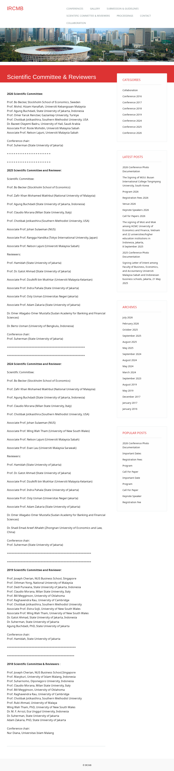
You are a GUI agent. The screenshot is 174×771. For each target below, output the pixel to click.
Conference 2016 (132, 96)
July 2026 (128, 317)
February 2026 (131, 323)
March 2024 (129, 372)
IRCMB (15, 8)
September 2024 (132, 354)
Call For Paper (130, 471)
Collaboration (76, 23)
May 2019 (128, 390)
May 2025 (128, 348)
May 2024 (128, 366)
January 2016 (130, 408)
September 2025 (132, 335)
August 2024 (130, 360)
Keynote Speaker (132, 496)
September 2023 (132, 378)
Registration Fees (132, 459)
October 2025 (130, 329)
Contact (145, 15)
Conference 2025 (132, 126)
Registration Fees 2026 (135, 197)
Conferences (74, 8)
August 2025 (130, 341)
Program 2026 (130, 191)
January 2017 (130, 402)
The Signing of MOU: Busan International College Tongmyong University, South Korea (142, 181)
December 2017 (131, 396)
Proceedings (125, 15)
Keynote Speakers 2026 (136, 210)
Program (127, 465)
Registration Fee (132, 502)
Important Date (131, 477)
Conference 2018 (132, 108)
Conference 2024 (132, 120)
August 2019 (130, 384)
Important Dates (132, 453)
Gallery (95, 8)
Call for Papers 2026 (134, 216)
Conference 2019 (132, 114)
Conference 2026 (132, 132)
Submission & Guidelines (123, 8)
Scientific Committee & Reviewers (88, 15)
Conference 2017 (132, 102)
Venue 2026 (129, 203)
